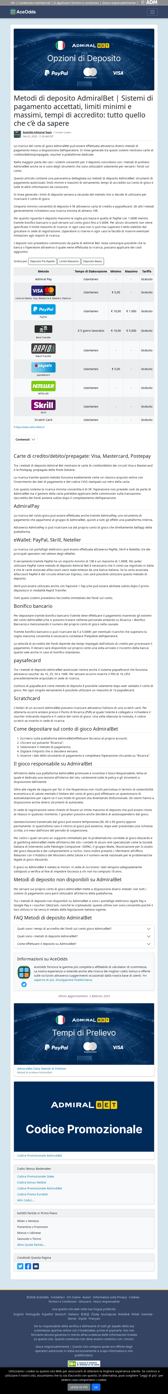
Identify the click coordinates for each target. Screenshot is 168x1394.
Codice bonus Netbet (31, 1182)
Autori (87, 1297)
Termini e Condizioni (62, 1301)
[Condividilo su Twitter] (21, 1266)
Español (47, 1314)
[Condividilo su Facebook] (29, 1266)
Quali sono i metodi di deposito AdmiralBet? (47, 936)
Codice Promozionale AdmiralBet (39, 1188)
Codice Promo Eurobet (32, 1194)
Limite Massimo (69, 261)
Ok (96, 1387)
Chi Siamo (74, 1297)
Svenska (146, 1314)
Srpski (82, 1318)
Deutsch (60, 1314)
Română (123, 1314)
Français (94, 1318)
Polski (135, 1314)
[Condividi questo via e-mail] (36, 1266)
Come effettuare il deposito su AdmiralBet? (46, 944)
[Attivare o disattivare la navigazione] (152, 12)
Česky (95, 1314)
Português (33, 1314)
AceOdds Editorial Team (37, 132)
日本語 (85, 1314)
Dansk (72, 1318)
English (19, 1314)
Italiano (73, 1314)
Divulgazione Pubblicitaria (74, 980)
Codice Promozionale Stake (35, 1176)
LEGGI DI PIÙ (79, 1387)
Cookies (134, 1297)
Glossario (85, 1301)
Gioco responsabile (106, 1301)
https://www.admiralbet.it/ (29, 427)
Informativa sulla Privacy (110, 1297)
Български (108, 1314)
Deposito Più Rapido (42, 261)
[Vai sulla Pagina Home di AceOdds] (23, 12)
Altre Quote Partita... (31, 1245)
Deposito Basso (92, 261)
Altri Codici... (26, 1200)
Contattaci (58, 1297)
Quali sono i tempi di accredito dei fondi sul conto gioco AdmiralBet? (64, 928)
